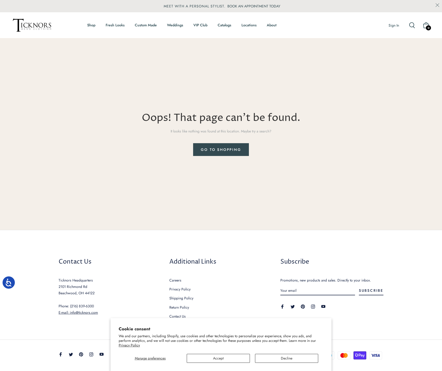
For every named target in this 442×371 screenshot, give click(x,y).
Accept (218, 358)
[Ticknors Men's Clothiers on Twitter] (293, 306)
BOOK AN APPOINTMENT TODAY (253, 6)
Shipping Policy (181, 298)
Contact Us (177, 316)
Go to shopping (221, 149)
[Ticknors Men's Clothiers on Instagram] (313, 306)
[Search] (414, 25)
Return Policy (179, 307)
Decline (286, 358)
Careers (175, 280)
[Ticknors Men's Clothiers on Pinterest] (303, 306)
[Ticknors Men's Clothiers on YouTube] (323, 306)
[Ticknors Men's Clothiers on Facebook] (282, 306)
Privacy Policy (129, 345)
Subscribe (371, 290)
